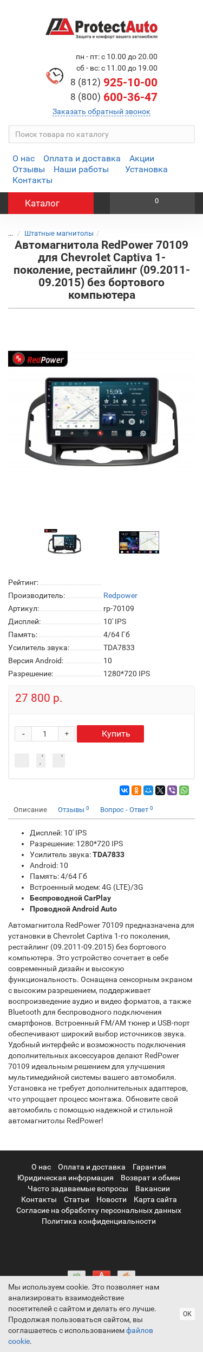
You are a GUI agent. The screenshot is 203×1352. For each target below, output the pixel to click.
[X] (160, 790)
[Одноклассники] (136, 790)
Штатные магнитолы (59, 233)
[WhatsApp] (184, 790)
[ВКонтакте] (124, 790)
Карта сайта (155, 1199)
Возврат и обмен (150, 1177)
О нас (23, 158)
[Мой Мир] (148, 790)
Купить (116, 733)
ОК (187, 1314)
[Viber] (172, 790)
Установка (146, 169)
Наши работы (81, 169)
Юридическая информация (65, 1177)
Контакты (32, 180)
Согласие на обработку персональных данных (98, 1210)
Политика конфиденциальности (99, 1221)
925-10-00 (114, 82)
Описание (30, 810)
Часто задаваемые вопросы (78, 1188)
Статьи (76, 1199)
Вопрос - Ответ (126, 809)
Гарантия (149, 1166)
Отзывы (28, 169)
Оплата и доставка (82, 158)
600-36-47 (114, 97)
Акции (141, 158)
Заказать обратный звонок (101, 111)
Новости (111, 1199)
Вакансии (152, 1188)
